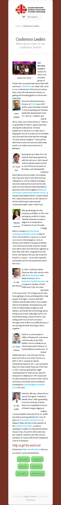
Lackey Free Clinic (23, 426)
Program (37, 459)
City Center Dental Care (30, 420)
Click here (26, 86)
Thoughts (22, 473)
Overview (23, 459)
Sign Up (23, 466)
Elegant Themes (30, 497)
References (37, 473)
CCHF (33, 104)
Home (18, 26)
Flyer (25, 449)
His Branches (34, 275)
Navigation (33, 16)
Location (36, 466)
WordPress (30, 500)
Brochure (36, 449)
